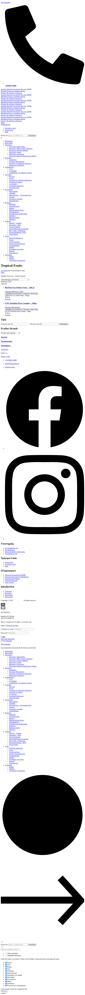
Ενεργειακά (9, 700)
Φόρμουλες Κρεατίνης (16, 675)
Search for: (4, 135)
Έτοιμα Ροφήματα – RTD (17, 743)
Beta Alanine (13, 702)
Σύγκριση (26, 293)
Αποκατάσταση (14, 756)
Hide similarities (12, 953)
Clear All (4, 283)
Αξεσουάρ (8, 765)
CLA (11, 679)
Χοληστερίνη (13, 763)
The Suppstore (5, 2)
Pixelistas (13, 612)
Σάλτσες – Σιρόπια (15, 733)
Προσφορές (9, 651)
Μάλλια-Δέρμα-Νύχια (16, 720)
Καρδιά (11, 758)
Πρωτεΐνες (8, 655)
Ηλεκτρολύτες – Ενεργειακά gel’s (20, 705)
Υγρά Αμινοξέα (14, 698)
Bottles (11, 767)
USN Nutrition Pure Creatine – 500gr (21, 303)
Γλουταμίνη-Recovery (16, 696)
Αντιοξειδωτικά (14, 716)
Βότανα (11, 718)
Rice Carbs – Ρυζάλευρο (17, 741)
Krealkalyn (12, 670)
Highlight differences (14, 955)
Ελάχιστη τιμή (5, 324)
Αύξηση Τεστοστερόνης (17, 754)
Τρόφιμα (8, 731)
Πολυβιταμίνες (14, 722)
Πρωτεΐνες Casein (15, 662)
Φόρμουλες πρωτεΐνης (16, 664)
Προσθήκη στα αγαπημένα (14, 293)
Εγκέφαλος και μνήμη (16, 759)
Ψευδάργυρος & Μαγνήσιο (18, 724)
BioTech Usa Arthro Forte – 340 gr (20, 287)
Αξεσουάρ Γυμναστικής (17, 771)
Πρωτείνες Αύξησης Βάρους (18, 661)
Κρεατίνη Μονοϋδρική (12, 307)
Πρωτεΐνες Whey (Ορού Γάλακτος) (20, 659)
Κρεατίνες (8, 668)
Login (3, 637)
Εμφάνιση (4, 281)
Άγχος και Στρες (14, 752)
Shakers (11, 769)
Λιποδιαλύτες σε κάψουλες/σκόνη (20, 683)
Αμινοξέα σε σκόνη (15, 692)
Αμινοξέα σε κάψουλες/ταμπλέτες (20, 690)
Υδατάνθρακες (14, 711)
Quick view (34, 293)
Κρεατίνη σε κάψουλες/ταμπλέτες (20, 674)
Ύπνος (11, 750)
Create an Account (12, 625)
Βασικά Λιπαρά (14, 728)
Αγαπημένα (5, 345)
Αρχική (3, 271)
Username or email (7, 629)
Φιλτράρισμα (64, 324)
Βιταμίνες (8, 713)
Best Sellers (9, 653)
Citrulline (12, 703)
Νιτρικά (11, 707)
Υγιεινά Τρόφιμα (14, 737)
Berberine (12, 715)
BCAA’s (12, 687)
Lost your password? (8, 639)
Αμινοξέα (8, 685)
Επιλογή (7, 299)
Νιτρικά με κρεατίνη (16, 709)
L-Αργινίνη (13, 694)
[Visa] (3, 605)
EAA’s (11, 688)
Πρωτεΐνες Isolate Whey (17, 657)
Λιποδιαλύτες (9, 677)
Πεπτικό (12, 761)
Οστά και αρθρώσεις (12, 291)
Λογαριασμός (6, 341)
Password (4, 633)
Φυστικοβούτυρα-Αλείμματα (18, 739)
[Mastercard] (3, 609)
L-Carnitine (13, 681)
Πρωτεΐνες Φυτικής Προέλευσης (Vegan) (22, 666)
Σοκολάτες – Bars (15, 735)
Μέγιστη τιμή (34, 324)
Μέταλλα (12, 730)
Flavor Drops (13, 744)
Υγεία (21, 291)
